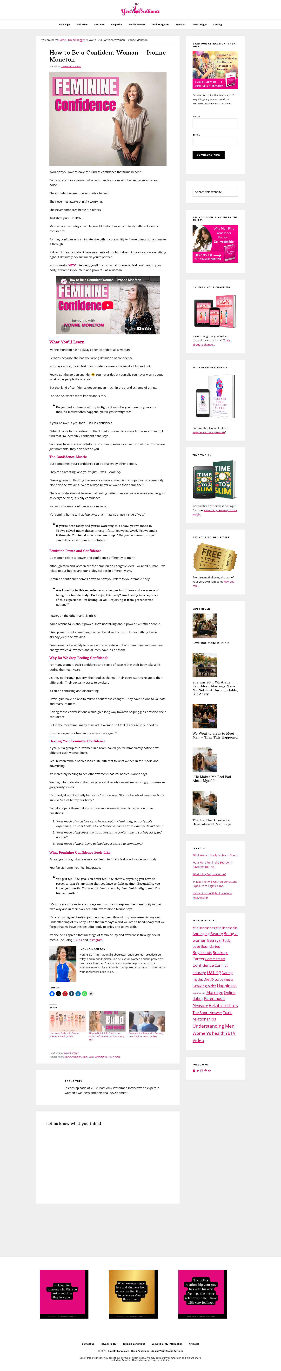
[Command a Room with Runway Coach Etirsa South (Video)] (147, 1021)
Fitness (229, 980)
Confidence (101, 1056)
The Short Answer (207, 1012)
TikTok (77, 940)
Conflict (221, 965)
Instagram (96, 940)
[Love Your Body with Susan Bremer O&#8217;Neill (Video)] (67, 1021)
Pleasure (200, 1005)
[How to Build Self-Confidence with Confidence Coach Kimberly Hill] (107, 1021)
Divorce (217, 979)
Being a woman (72, 1056)
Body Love (87, 1056)
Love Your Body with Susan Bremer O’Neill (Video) (64, 1035)
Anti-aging (201, 933)
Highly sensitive (199, 993)
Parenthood (214, 998)
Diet (207, 979)
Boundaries (210, 946)
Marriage (214, 992)
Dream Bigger (70, 1052)
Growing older (204, 985)
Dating (214, 972)
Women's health (209, 1033)
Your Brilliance (140, 9)
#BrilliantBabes (204, 928)
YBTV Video (114, 1056)
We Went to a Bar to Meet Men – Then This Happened (215, 735)
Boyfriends (202, 952)
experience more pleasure (209, 432)
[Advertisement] (108, 1233)
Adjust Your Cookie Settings (167, 1350)
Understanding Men (213, 1026)
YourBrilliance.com (118, 1350)
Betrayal (214, 940)
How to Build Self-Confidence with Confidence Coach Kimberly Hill (106, 1036)
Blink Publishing (140, 1350)
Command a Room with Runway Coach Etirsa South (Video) (146, 1035)
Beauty (216, 933)
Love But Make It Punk (211, 643)
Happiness (227, 985)
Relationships (223, 1005)
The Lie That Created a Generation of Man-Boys (212, 822)
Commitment (215, 959)
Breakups (220, 952)
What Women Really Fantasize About (215, 855)
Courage (199, 972)
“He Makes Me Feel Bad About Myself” (212, 779)
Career (199, 958)
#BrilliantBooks (226, 928)
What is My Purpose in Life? (209, 874)
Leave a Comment (71, 66)
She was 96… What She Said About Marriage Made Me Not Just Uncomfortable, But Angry (215, 688)
